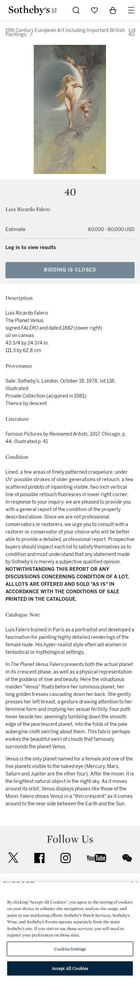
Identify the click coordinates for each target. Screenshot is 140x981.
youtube (96, 858)
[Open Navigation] (131, 10)
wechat (127, 858)
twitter (13, 858)
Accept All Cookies (70, 968)
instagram (65, 858)
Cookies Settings (70, 949)
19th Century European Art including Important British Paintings (65, 32)
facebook (39, 858)
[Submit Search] (76, 10)
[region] (70, 931)
